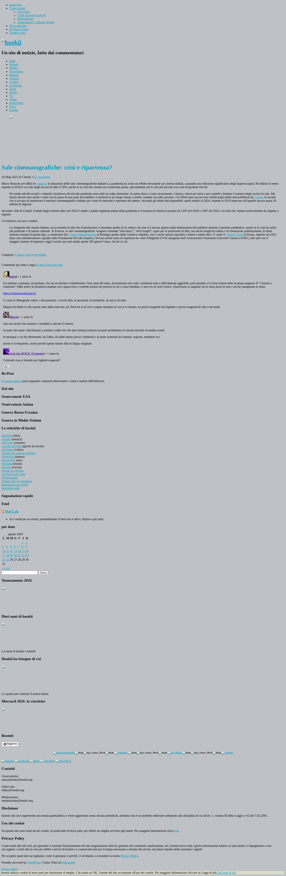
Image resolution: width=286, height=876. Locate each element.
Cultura (13, 82)
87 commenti (42, 177)
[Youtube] (47, 761)
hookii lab (15, 4)
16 (27, 551)
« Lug (6, 568)
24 (3, 559)
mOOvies (7, 442)
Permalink (40, 254)
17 (3, 555)
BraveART (8, 460)
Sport (12, 89)
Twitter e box (17, 32)
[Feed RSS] (63, 761)
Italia (12, 61)
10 (3, 551)
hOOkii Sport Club (13, 474)
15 (23, 551)
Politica (13, 68)
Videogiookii (10, 477)
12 (11, 551)
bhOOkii (7, 435)
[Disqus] (143, 318)
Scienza (14, 78)
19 (11, 555)
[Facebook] (22, 761)
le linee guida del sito (49, 265)
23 (27, 555)
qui (177, 830)
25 (7, 559)
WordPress (34, 862)
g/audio (6, 439)
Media (13, 92)
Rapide (13, 110)
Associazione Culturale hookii (35, 22)
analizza (42, 183)
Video (13, 99)
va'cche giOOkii (12, 446)
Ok (219, 872)
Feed (12, 106)
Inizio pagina (10, 869)
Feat (28, 254)
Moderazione (25, 18)
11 (7, 551)
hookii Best (16, 103)
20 (15, 555)
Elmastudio (68, 862)
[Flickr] (35, 761)
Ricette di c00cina (13, 470)
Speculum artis (11, 488)
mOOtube (8, 449)
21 (19, 555)
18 (7, 555)
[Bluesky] (8, 761)
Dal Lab (11, 511)
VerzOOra (8, 456)
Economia (15, 85)
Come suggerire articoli (31, 15)
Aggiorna (12, 743)
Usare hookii (17, 8)
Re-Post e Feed (18, 29)
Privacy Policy (129, 856)
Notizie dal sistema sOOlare (19, 453)
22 (23, 555)
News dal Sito (18, 25)
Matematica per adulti (15, 484)
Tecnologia (16, 71)
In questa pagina (12, 381)
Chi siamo (23, 11)
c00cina (6, 467)
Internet (14, 75)
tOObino (7, 463)
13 (15, 551)
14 (19, 551)
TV (11, 96)
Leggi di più (228, 872)
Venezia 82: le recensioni (17, 481)
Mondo (13, 64)
